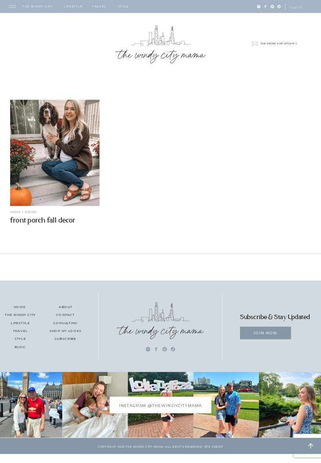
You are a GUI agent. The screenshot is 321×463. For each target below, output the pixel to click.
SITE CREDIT (213, 446)
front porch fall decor (43, 220)
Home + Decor (23, 212)
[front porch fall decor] (54, 153)
